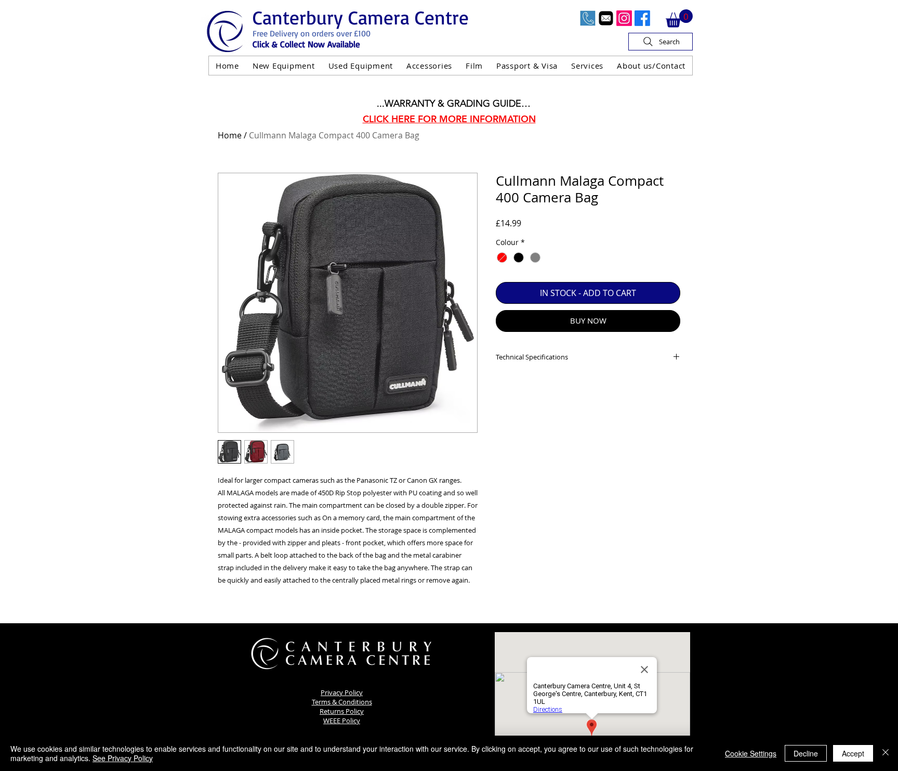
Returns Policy (342, 711)
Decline (806, 753)
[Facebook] (642, 18)
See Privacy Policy (123, 758)
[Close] (885, 753)
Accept (853, 753)
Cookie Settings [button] (750, 753)
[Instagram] (624, 18)
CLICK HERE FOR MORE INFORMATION (449, 119)
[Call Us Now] (588, 18)
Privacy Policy (342, 692)
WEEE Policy (341, 720)
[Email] (606, 18)
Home (230, 135)
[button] (679, 18)
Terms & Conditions (342, 701)
